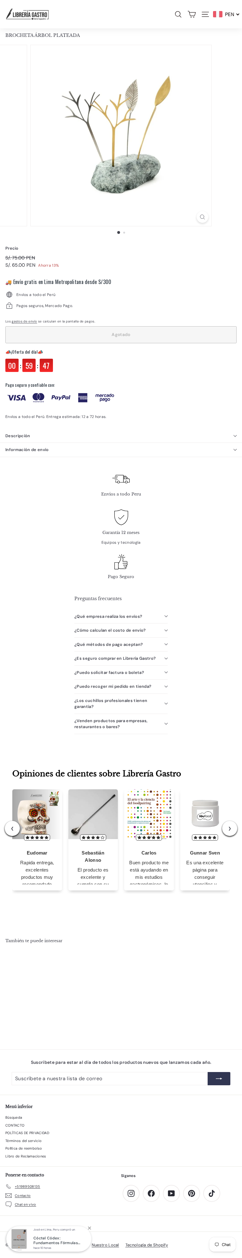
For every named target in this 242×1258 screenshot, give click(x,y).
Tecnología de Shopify (146, 1245)
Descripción (17, 435)
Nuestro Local (105, 1245)
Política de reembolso (23, 1148)
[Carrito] (191, 14)
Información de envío (27, 449)
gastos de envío (24, 321)
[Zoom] (202, 217)
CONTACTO (14, 1125)
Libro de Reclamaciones (25, 1156)
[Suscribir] (219, 1078)
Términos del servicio (23, 1141)
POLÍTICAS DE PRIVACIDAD (27, 1133)
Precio (12, 248)
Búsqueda (13, 1117)
